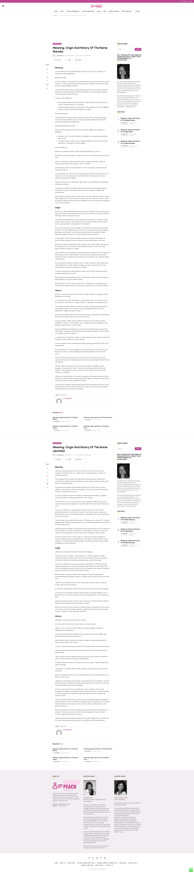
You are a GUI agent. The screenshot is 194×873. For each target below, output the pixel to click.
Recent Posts (63, 395)
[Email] (47, 84)
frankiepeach (60, 55)
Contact (137, 11)
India (104, 11)
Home (56, 11)
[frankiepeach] (59, 404)
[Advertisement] (97, 29)
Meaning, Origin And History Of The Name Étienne (65, 418)
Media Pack (123, 863)
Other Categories (126, 11)
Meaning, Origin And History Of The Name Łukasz (65, 427)
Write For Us (99, 865)
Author (57, 395)
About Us (63, 863)
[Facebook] (47, 68)
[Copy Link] (47, 88)
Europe (99, 11)
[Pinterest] (47, 76)
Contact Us (109, 865)
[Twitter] (47, 72)
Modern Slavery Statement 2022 (107, 863)
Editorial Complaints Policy (86, 863)
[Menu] (3, 6)
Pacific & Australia (114, 11)
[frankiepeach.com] (97, 6)
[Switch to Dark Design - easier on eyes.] (189, 1)
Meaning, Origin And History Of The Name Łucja (96, 427)
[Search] (191, 1)
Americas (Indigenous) (72, 11)
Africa (62, 11)
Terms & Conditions (87, 865)
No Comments (79, 55)
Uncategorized (57, 43)
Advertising (71, 863)
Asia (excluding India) (88, 11)
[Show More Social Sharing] (85, 59)
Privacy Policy (133, 863)
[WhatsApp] (47, 80)
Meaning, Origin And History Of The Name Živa (98, 417)
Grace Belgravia (102, 869)
